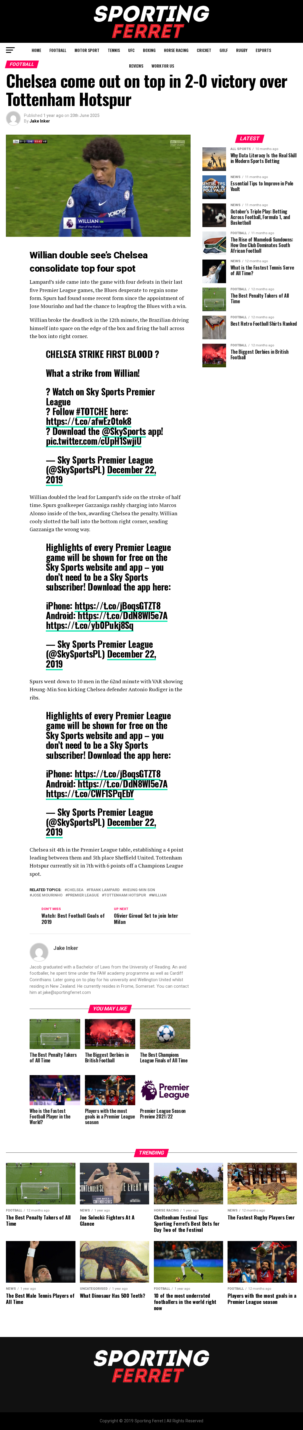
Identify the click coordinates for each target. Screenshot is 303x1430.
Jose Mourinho (47, 895)
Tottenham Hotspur (125, 895)
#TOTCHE (92, 411)
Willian (159, 895)
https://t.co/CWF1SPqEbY (90, 793)
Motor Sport (87, 50)
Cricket (204, 50)
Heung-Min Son (140, 890)
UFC (131, 50)
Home (36, 50)
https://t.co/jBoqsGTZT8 (117, 605)
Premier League (83, 895)
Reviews (136, 66)
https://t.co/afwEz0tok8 (88, 421)
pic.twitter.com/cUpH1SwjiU (93, 440)
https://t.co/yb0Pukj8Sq (89, 625)
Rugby (241, 50)
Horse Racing (176, 50)
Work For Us (163, 66)
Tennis (114, 50)
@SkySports (124, 431)
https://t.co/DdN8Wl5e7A (122, 615)
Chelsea (75, 890)
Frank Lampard (104, 890)
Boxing (149, 50)
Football (57, 50)
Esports (263, 50)
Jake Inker (40, 121)
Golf (224, 50)
